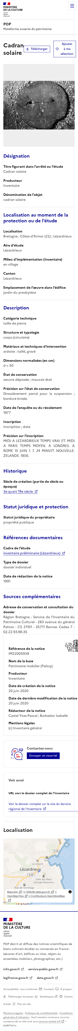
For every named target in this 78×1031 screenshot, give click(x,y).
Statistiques (47, 997)
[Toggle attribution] (70, 891)
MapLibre (12, 891)
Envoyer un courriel (43, 755)
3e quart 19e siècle (18, 491)
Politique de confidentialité (41, 1013)
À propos (66, 989)
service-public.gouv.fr (43, 969)
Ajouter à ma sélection (67, 49)
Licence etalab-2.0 (49, 1021)
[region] (39, 871)
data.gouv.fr (45, 978)
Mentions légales (13, 1013)
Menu (72, 6)
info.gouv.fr (11, 969)
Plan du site (24, 1004)
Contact (49, 989)
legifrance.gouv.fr (15, 978)
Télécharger (39, 49)
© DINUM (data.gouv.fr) (37, 891)
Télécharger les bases (20, 997)
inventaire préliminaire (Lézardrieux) (31, 553)
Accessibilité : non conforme (20, 989)
